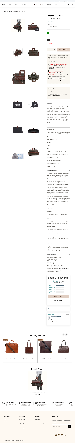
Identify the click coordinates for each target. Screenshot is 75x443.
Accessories (23, 4)
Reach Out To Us (22, 428)
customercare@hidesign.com (62, 268)
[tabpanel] (11, 351)
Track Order (6, 421)
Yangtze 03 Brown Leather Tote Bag (65, 358)
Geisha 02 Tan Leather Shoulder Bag (30, 358)
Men (10, 4)
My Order (5, 423)
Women (3, 4)
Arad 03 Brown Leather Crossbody (47, 358)
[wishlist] (65, 4)
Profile (5, 419)
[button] (49, 21)
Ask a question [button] (58, 300)
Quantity (48, 46)
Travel (16, 4)
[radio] (48, 33)
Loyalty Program (22, 423)
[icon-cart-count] (68, 4)
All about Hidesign (22, 419)
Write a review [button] (58, 296)
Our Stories (21, 421)
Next (66, 334)
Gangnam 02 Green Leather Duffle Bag (16, 11)
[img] (51, 314)
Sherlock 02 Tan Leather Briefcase (13, 358)
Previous (63, 334)
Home (5, 11)
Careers (36, 421)
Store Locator (37, 419)
